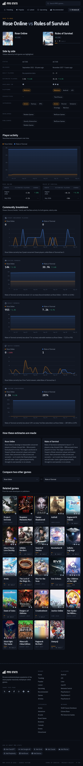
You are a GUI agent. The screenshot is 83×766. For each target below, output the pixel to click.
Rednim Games (29, 114)
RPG (40, 104)
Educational (42, 732)
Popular (21, 10)
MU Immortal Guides (68, 715)
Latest (32, 10)
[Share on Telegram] (24, 691)
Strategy (57, 108)
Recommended (58, 10)
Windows (27, 90)
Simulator (73, 104)
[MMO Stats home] (10, 3)
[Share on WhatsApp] (19, 691)
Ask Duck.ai (37, 753)
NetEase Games (59, 114)
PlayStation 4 (65, 699)
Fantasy (33, 104)
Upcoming (43, 10)
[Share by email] (28, 691)
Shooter (64, 104)
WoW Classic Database (69, 708)
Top (79, 762)
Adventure (41, 711)
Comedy (41, 725)
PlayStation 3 (65, 695)
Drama (40, 729)
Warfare (66, 108)
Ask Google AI (25, 749)
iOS (72, 90)
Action (26, 104)
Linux (62, 682)
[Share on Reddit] (9, 691)
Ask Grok (39, 749)
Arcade (40, 715)
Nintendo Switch (66, 688)
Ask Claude (51, 749)
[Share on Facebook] (14, 691)
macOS (63, 685)
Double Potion (24, 762)
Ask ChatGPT (10, 749)
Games (40, 695)
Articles (40, 699)
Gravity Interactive (30, 121)
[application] (41, 163)
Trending (9, 10)
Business (41, 722)
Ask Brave (24, 753)
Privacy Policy (68, 762)
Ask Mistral (64, 749)
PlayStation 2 (65, 692)
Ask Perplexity (11, 753)
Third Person (58, 97)
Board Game (42, 718)
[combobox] (21, 479)
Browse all (75, 10)
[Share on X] (4, 691)
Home (40, 675)
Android (65, 90)
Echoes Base (65, 711)
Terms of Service (52, 762)
